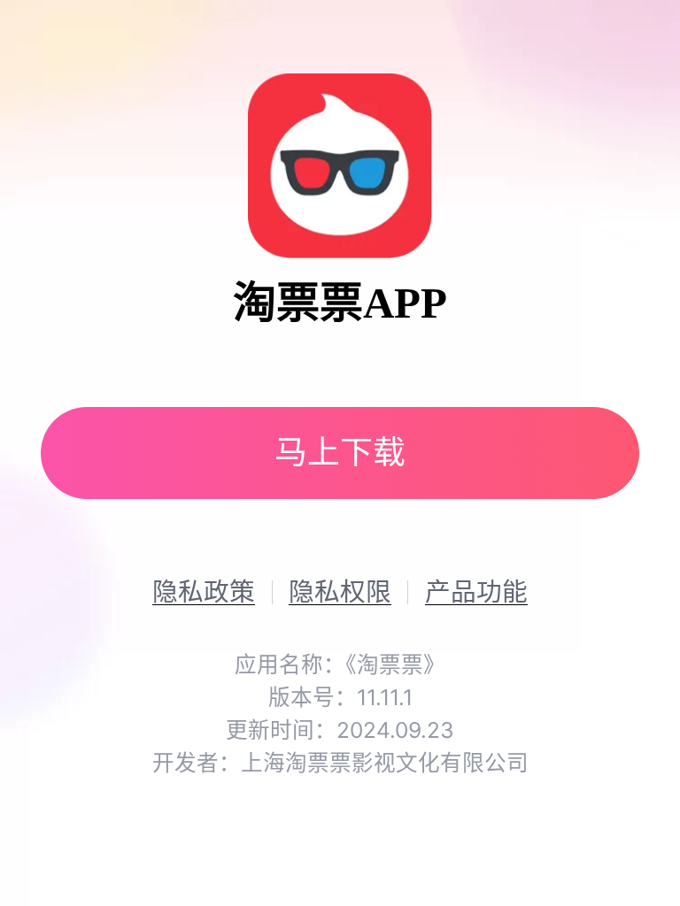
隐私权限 (340, 592)
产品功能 (476, 592)
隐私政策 (203, 592)
